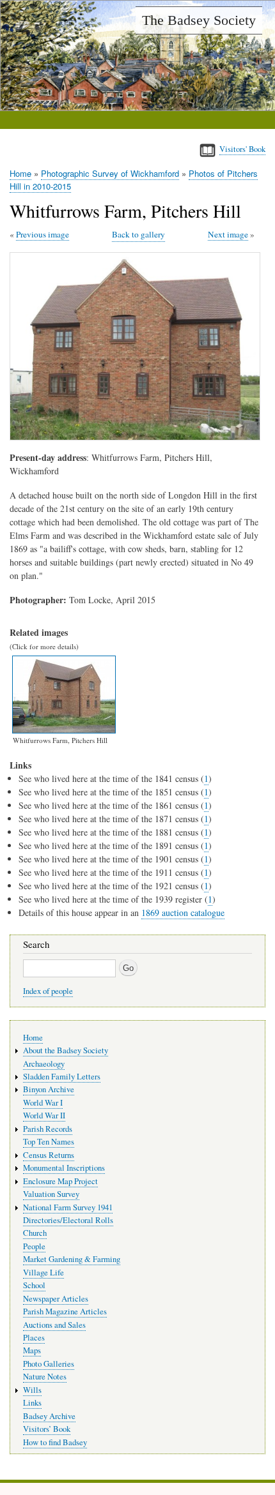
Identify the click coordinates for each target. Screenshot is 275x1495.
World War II (44, 1115)
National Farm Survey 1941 (68, 1207)
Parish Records (47, 1128)
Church (35, 1233)
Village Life (43, 1272)
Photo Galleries (48, 1363)
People (34, 1246)
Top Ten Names (48, 1141)
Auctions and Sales (54, 1324)
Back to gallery (138, 234)
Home (20, 173)
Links (32, 1402)
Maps (32, 1350)
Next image (228, 234)
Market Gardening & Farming (71, 1259)
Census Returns (48, 1155)
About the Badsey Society (65, 1050)
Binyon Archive (48, 1089)
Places (34, 1337)
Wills (32, 1390)
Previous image (42, 234)
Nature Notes (45, 1376)
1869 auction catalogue (182, 912)
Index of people (48, 991)
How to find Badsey (55, 1442)
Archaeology (44, 1063)
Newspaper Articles (55, 1298)
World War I (43, 1102)
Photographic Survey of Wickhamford (110, 173)
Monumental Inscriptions (64, 1167)
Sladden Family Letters (61, 1076)
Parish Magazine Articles (65, 1311)
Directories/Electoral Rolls (68, 1220)
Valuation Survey (51, 1194)
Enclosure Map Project (60, 1181)
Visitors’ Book (46, 1429)
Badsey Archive (49, 1416)
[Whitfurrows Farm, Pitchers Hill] (137, 437)
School (34, 1285)
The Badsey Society (199, 20)
